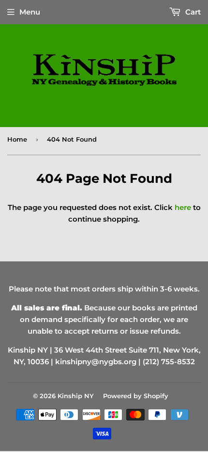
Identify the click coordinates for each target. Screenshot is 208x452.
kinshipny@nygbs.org (95, 361)
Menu (29, 11)
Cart (192, 11)
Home (17, 139)
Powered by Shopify (135, 396)
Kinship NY (76, 396)
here (183, 207)
